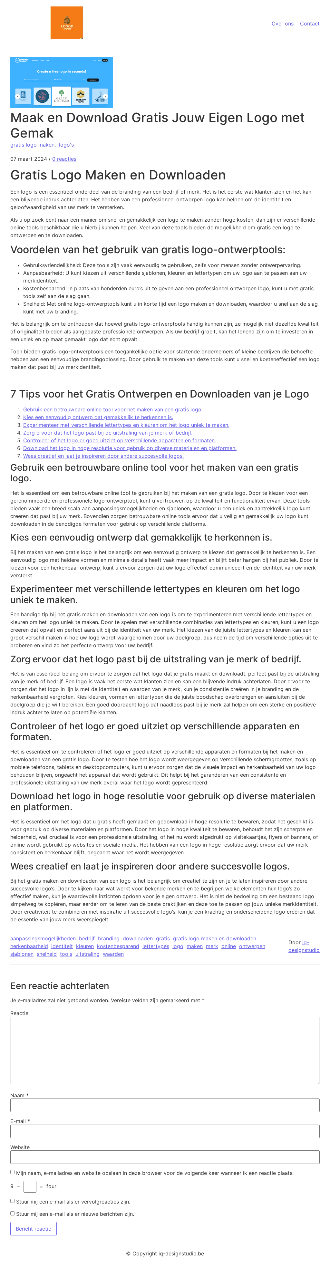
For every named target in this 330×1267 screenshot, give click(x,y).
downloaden (138, 938)
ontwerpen (252, 946)
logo (177, 946)
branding (109, 938)
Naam (19, 1095)
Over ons (283, 23)
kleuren (85, 946)
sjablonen (22, 954)
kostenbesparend (118, 946)
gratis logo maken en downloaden (214, 938)
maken (195, 946)
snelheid (47, 954)
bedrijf (87, 938)
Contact (310, 23)
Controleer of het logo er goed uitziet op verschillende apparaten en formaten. (119, 440)
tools (66, 954)
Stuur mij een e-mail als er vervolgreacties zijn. (73, 1201)
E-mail (20, 1121)
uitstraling (87, 954)
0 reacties (64, 159)
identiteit (62, 946)
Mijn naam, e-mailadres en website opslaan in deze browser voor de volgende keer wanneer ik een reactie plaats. (155, 1173)
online (228, 946)
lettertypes (155, 946)
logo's (66, 144)
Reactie (19, 1013)
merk (212, 946)
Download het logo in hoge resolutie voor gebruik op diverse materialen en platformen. (130, 448)
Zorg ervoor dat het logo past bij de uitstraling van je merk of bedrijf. (107, 432)
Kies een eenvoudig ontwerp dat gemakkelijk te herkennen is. (98, 417)
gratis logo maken (32, 144)
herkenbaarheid (29, 946)
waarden (113, 954)
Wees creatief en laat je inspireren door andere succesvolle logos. (103, 456)
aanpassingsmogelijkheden (43, 938)
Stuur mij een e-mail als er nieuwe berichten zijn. (75, 1213)
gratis (163, 938)
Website (20, 1147)
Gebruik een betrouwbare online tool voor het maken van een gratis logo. (113, 409)
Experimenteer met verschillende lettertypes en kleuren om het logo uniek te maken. (126, 425)
